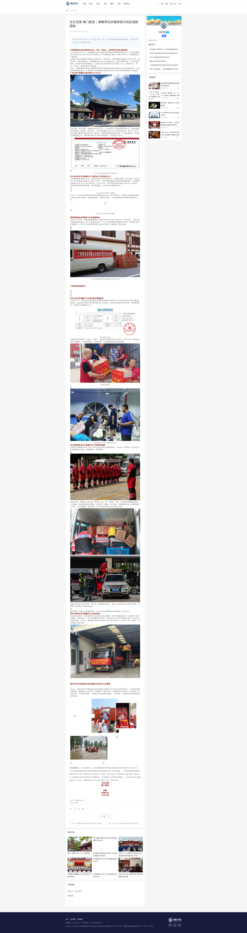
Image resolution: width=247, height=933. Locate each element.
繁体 (180, 3)
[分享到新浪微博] (79, 808)
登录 (80, 891)
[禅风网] (73, 3)
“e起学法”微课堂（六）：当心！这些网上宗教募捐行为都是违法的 (170, 94)
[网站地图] (179, 925)
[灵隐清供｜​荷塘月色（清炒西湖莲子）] (154, 105)
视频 (111, 4)
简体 (175, 3)
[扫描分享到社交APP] (75, 808)
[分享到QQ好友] (82, 808)
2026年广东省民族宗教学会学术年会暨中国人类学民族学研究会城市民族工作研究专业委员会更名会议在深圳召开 (164, 53)
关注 (164, 36)
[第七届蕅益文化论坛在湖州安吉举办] (154, 115)
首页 (84, 4)
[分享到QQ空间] (86, 808)
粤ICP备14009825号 (97, 926)
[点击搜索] (158, 3)
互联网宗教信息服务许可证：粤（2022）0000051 (138, 926)
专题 (118, 4)
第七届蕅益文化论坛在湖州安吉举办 (170, 114)
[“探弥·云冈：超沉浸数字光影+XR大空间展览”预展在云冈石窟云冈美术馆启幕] (154, 134)
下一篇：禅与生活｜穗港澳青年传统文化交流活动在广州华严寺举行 (124, 823)
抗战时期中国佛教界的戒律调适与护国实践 (170, 84)
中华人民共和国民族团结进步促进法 (160, 57)
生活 (98, 4)
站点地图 (73, 919)
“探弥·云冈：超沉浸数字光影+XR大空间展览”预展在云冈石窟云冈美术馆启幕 (170, 133)
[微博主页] (175, 925)
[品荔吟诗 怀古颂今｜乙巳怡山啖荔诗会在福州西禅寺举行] (154, 125)
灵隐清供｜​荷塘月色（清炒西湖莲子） (170, 104)
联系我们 (127, 4)
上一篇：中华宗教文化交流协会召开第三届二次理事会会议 (87, 823)
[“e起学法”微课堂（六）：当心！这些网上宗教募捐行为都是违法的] (154, 95)
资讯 (90, 4)
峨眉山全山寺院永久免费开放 (158, 61)
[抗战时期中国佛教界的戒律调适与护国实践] (154, 85)
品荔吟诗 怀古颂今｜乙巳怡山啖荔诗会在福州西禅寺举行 (170, 123)
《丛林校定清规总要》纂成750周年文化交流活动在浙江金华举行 (164, 65)
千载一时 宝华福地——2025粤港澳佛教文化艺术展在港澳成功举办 (164, 69)
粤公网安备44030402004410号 (113, 926)
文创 (105, 4)
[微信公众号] (170, 925)
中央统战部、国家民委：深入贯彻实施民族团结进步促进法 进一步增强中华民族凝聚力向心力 (164, 49)
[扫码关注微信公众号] (162, 3)
